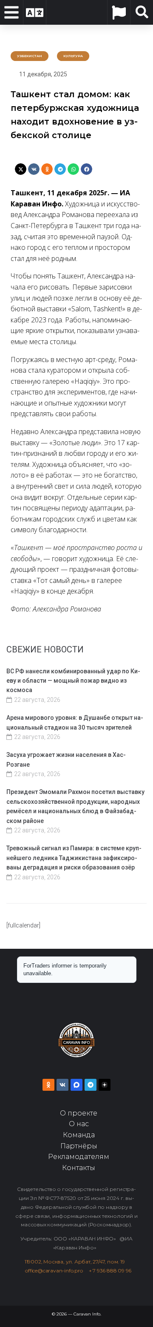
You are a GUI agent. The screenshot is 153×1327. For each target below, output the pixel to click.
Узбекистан (29, 56)
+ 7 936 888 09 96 (110, 1270)
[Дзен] (104, 1085)
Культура (73, 56)
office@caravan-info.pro (56, 1270)
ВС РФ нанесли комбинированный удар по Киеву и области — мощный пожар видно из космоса (73, 681)
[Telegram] (90, 1085)
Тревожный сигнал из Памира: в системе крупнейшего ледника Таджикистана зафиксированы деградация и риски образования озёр (74, 858)
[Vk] (62, 1085)
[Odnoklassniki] (48, 1085)
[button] (20, 169)
